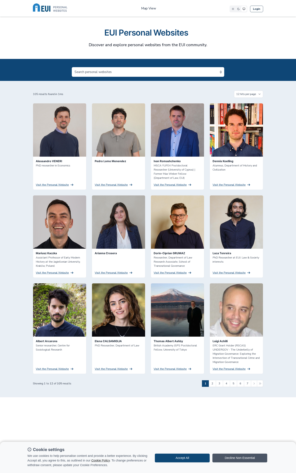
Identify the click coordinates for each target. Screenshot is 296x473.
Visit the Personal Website (52, 185)
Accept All (182, 458)
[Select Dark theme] (238, 9)
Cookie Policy (100, 460)
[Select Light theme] (233, 9)
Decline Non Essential (240, 458)
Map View (148, 8)
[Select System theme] (244, 9)
